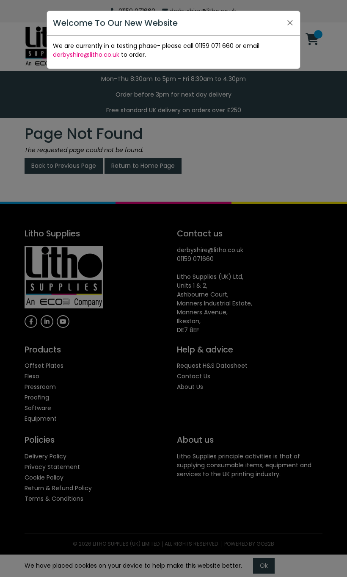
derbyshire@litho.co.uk (86, 54)
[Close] (290, 23)
